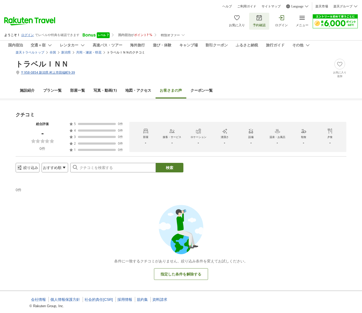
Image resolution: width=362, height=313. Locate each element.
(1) (105, 90)
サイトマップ (271, 6)
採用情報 (124, 299)
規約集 (142, 299)
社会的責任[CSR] (99, 299)
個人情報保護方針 (65, 299)
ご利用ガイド (246, 6)
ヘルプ (227, 6)
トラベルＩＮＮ (42, 64)
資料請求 (159, 299)
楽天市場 (321, 6)
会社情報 (38, 299)
